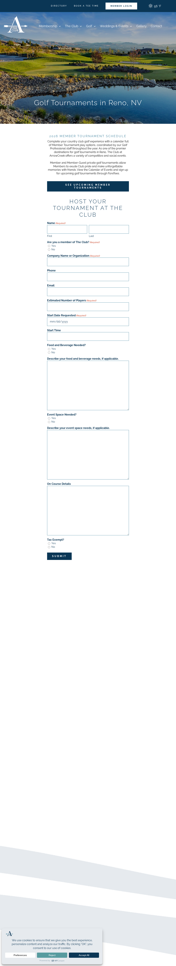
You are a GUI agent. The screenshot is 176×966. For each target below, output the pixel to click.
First (49, 236)
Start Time (54, 330)
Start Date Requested (66, 315)
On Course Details (59, 483)
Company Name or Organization (73, 255)
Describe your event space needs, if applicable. (78, 428)
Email (50, 285)
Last (91, 236)
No (53, 249)
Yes (53, 245)
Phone (51, 270)
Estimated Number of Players (71, 300)
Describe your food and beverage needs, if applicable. (83, 358)
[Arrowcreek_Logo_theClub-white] (15, 13)
